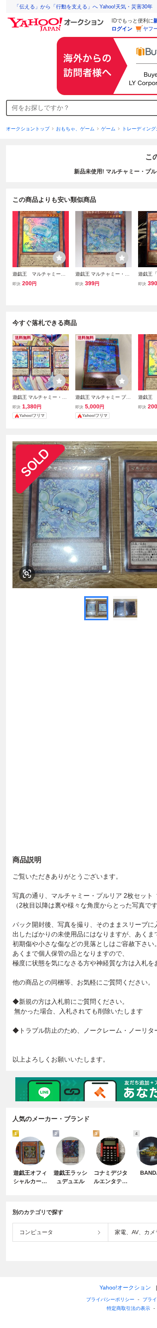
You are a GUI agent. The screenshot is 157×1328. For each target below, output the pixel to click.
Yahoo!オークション (125, 1287)
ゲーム (108, 129)
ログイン (122, 29)
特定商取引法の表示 (128, 1308)
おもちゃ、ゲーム (75, 129)
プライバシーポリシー (110, 1299)
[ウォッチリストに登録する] (59, 257)
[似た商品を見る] (27, 574)
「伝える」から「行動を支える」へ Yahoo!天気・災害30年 (83, 7)
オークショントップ (28, 129)
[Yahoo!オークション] (56, 19)
